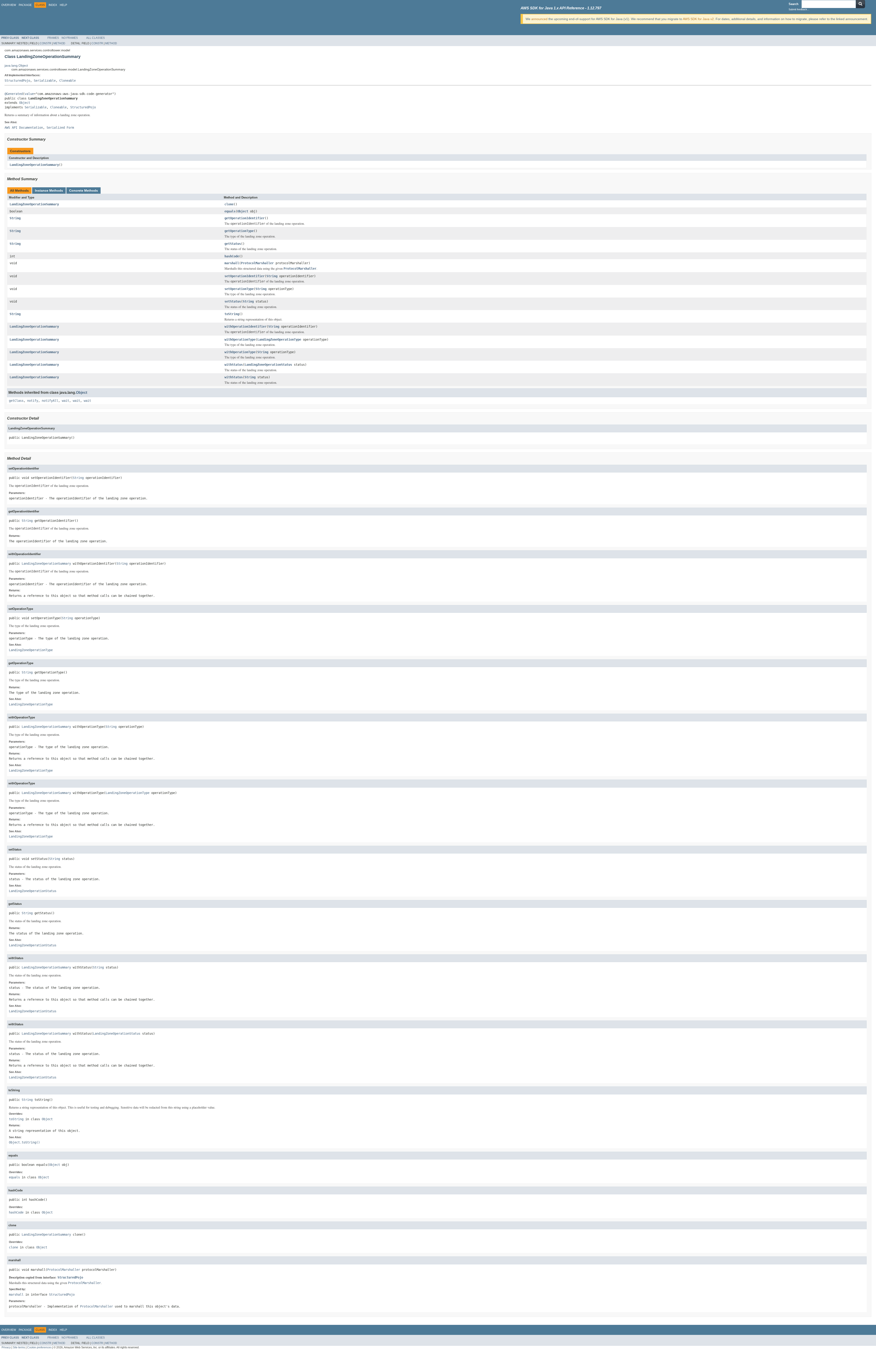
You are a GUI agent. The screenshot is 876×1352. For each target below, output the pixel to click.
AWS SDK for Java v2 (698, 19)
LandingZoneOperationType (279, 339)
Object (24, 102)
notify (32, 400)
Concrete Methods (83, 190)
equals (229, 211)
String (15, 218)
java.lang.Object (16, 65)
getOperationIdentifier (244, 218)
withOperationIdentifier (245, 326)
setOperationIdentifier (244, 276)
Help (63, 5)
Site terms (19, 1347)
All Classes (95, 37)
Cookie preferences (39, 1347)
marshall (231, 263)
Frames (53, 37)
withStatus (233, 364)
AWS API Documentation (24, 127)
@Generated (14, 94)
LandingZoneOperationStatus (268, 364)
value (29, 94)
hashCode (231, 256)
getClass (16, 400)
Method (59, 43)
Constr (45, 43)
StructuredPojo (17, 80)
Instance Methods (49, 190)
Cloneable (67, 80)
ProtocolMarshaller (257, 263)
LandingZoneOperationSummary (34, 165)
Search (793, 4)
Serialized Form (60, 127)
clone (229, 204)
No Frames (70, 37)
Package (25, 5)
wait (65, 400)
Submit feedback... (799, 9)
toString (231, 314)
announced (539, 19)
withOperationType (240, 339)
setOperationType (239, 289)
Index (53, 5)
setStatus (232, 301)
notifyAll (50, 400)
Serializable (45, 80)
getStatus (232, 243)
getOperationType (239, 231)
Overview (8, 5)
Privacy (6, 1347)
